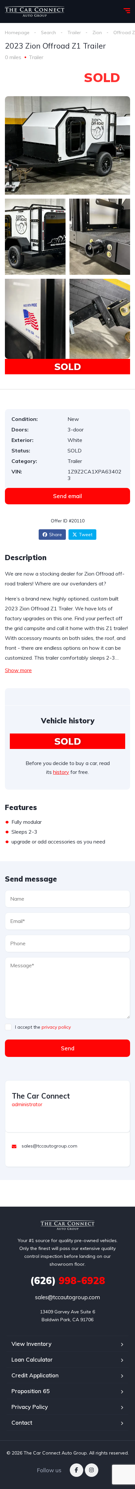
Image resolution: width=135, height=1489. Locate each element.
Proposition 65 (30, 1391)
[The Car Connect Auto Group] (34, 11)
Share (55, 534)
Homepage (17, 32)
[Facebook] (76, 1470)
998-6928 (67, 1280)
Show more (18, 670)
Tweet (85, 534)
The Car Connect (41, 1096)
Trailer (74, 32)
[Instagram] (91, 1470)
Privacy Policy (29, 1406)
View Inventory (31, 1343)
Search (48, 32)
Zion (97, 32)
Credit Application (35, 1375)
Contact (21, 1422)
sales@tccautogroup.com (67, 1297)
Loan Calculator (32, 1359)
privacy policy (56, 1027)
